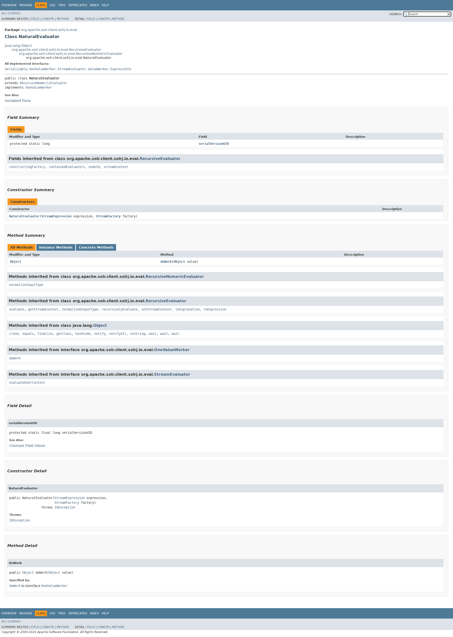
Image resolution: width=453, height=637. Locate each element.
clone (14, 334)
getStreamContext (43, 309)
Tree (62, 5)
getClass (63, 334)
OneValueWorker (42, 69)
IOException (65, 507)
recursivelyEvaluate (120, 309)
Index (94, 5)
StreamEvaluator (72, 69)
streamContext (116, 167)
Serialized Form (18, 101)
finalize (45, 334)
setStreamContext (156, 309)
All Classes (11, 13)
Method (63, 19)
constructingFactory (27, 167)
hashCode (82, 334)
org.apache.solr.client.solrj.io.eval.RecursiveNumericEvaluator (70, 54)
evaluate (16, 309)
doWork (166, 261)
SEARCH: (396, 14)
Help (105, 5)
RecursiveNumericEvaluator (43, 83)
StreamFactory (108, 216)
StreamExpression (56, 216)
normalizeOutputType (80, 309)
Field (35, 19)
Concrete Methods (96, 247)
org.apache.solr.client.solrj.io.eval (49, 30)
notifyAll (117, 334)
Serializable (16, 69)
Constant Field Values (27, 446)
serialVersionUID (214, 144)
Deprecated (77, 5)
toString (137, 334)
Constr (48, 19)
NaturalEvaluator (24, 216)
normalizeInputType (26, 285)
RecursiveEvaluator (160, 158)
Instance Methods (55, 247)
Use (52, 5)
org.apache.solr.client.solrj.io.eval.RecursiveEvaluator (56, 50)
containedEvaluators (67, 167)
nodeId (94, 167)
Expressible (120, 69)
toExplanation (187, 309)
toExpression (215, 309)
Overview (9, 5)
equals (28, 334)
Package (25, 5)
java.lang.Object (18, 45)
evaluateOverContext (27, 382)
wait (152, 334)
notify (99, 334)
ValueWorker (98, 69)
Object (15, 261)
